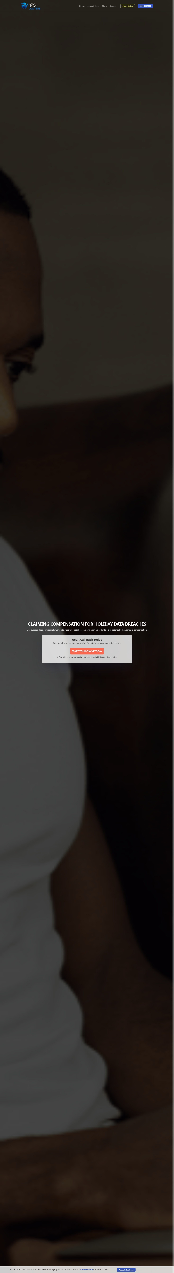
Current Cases (93, 6)
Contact (113, 6)
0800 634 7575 (145, 6)
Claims (82, 6)
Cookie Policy (86, 1269)
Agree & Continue (126, 1270)
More (104, 6)
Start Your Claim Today (87, 651)
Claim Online (127, 6)
